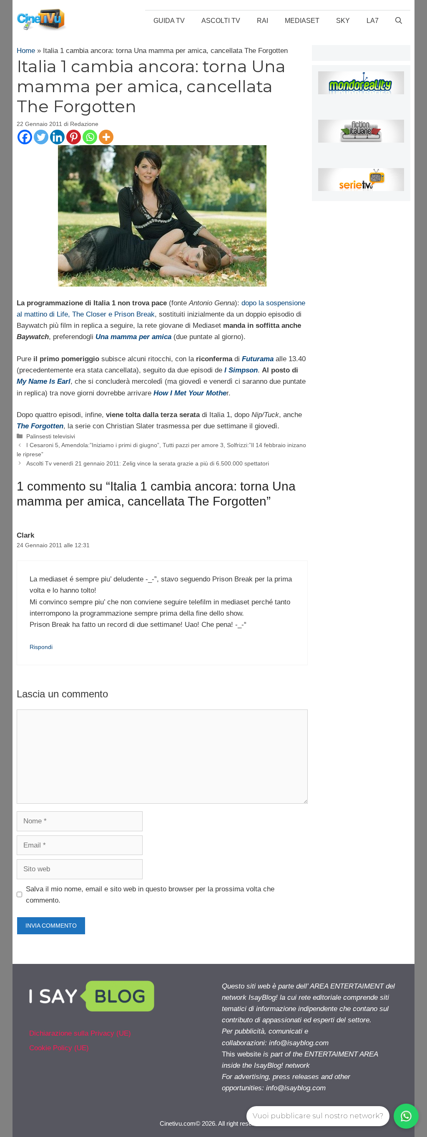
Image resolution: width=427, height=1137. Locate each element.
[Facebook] (25, 137)
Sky (343, 20)
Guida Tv (169, 20)
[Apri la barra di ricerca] (398, 20)
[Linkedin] (57, 137)
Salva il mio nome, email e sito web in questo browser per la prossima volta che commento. (150, 894)
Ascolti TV (220, 20)
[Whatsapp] (90, 137)
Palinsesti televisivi (50, 436)
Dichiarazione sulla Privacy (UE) (80, 1033)
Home (26, 51)
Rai (262, 20)
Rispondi (41, 647)
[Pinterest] (73, 137)
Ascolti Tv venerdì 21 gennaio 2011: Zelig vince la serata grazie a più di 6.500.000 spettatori (147, 463)
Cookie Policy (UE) (59, 1048)
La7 (373, 20)
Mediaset (302, 20)
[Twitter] (41, 137)
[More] (106, 137)
